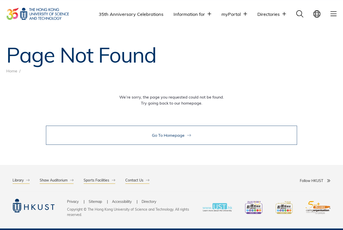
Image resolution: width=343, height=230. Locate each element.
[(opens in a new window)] (254, 208)
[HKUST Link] (37, 13)
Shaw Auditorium (54, 180)
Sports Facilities (96, 180)
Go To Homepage (168, 135)
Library (18, 180)
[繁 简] (316, 14)
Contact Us (134, 180)
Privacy (73, 201)
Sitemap (95, 201)
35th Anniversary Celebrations (131, 14)
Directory (149, 201)
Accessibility (122, 201)
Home (11, 70)
